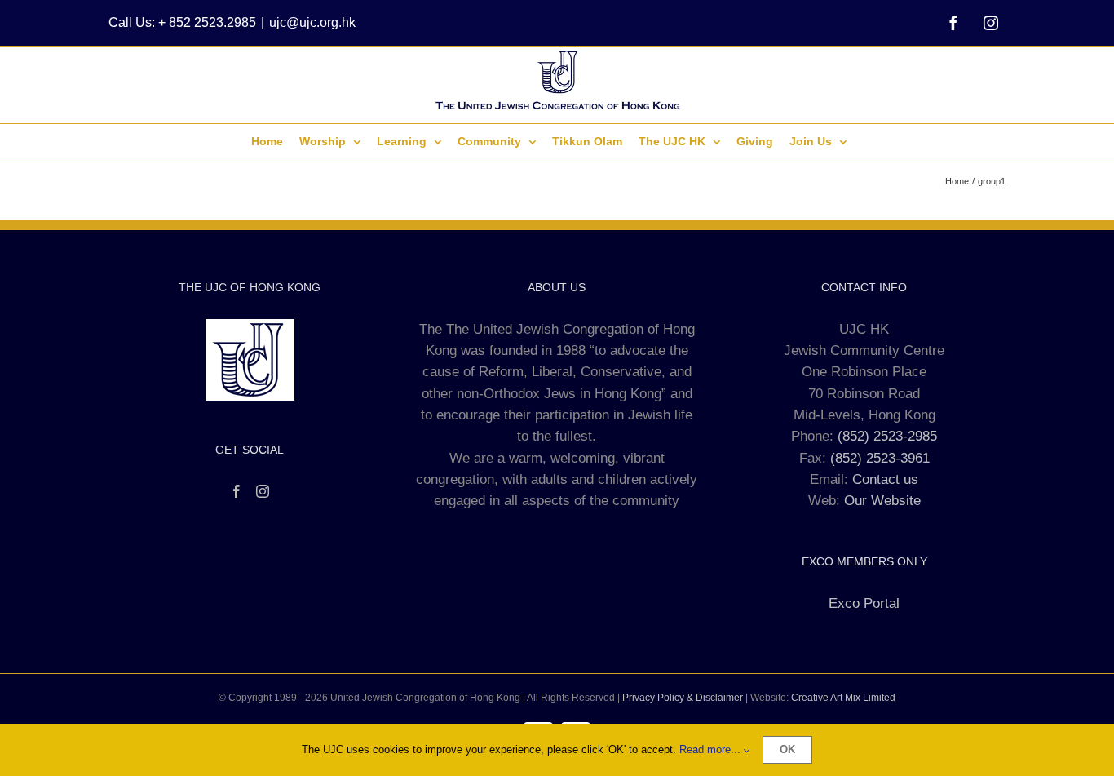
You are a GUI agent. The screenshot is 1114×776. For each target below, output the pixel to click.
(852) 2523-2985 (887, 436)
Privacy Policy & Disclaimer (682, 697)
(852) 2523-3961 (880, 458)
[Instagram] (262, 491)
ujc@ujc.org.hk (312, 22)
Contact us (885, 479)
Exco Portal (864, 603)
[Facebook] (236, 491)
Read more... (711, 749)
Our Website (882, 500)
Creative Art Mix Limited (843, 697)
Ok (787, 749)
